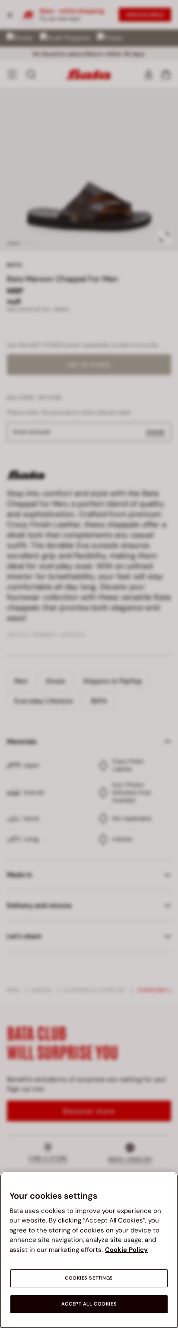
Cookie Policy (126, 1249)
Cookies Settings (89, 1278)
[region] (89, 1250)
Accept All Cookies (89, 1304)
